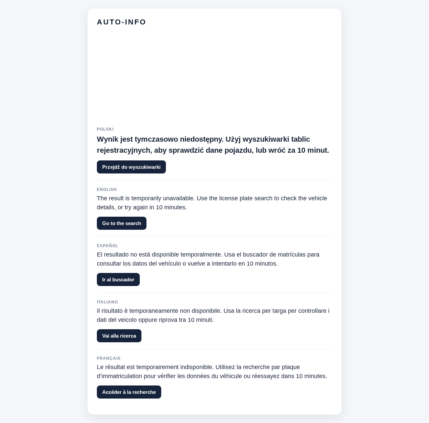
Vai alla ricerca (119, 336)
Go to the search (121, 223)
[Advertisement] (214, 80)
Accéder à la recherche (129, 392)
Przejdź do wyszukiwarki (131, 167)
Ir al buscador (118, 279)
